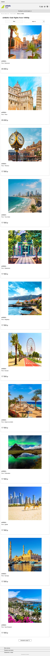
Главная (3, 1)
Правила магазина (8, 650)
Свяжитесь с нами (8, 652)
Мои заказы (7, 648)
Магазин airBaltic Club (5, 13)
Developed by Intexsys (25, 654)
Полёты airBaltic (13, 13)
